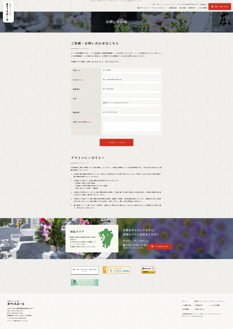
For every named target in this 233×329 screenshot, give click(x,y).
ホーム (185, 301)
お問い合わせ (199, 309)
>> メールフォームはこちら (16, 318)
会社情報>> (203, 4)
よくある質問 (202, 8)
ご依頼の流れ (172, 8)
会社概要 (186, 309)
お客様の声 (191, 8)
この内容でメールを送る (116, 142)
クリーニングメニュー (158, 8)
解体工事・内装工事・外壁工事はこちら (84, 270)
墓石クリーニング (143, 8)
